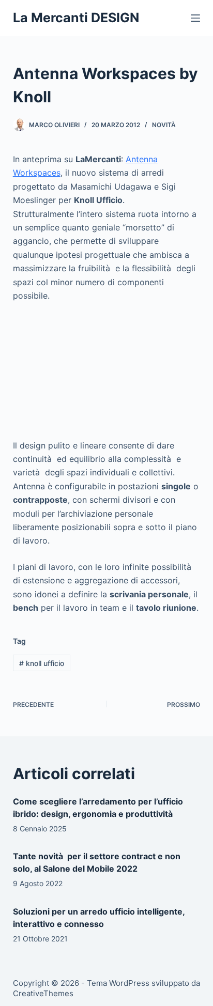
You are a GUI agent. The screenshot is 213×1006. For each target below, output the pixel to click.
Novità (164, 125)
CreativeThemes (43, 993)
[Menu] (195, 18)
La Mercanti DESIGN (76, 17)
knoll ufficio (41, 663)
